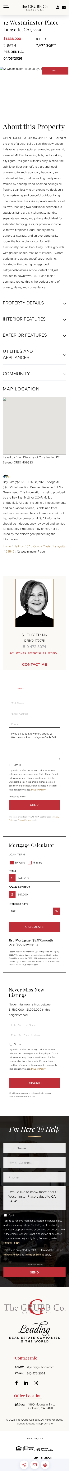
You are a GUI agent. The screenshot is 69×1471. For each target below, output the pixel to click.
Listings (19, 546)
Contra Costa (41, 546)
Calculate (34, 927)
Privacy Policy (38, 789)
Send (34, 805)
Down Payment (19, 887)
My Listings (18, 653)
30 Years (20, 862)
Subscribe (34, 1083)
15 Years (37, 862)
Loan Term (17, 854)
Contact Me (34, 664)
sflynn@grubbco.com (40, 1367)
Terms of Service (24, 820)
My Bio (52, 653)
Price (12, 871)
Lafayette (59, 546)
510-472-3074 (34, 646)
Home (7, 546)
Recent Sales (37, 653)
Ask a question (64, 7)
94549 (10, 551)
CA (28, 546)
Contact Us (21, 688)
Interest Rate (18, 904)
